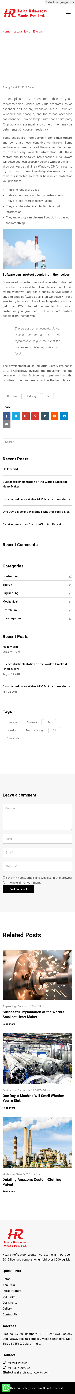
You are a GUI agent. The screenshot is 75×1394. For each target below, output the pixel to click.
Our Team (9, 1296)
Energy (37, 31)
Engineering (10, 593)
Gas (49, 722)
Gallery (7, 1308)
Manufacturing (34, 730)
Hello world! (10, 469)
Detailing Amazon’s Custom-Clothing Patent (32, 524)
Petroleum (10, 610)
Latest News (21, 31)
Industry (31, 396)
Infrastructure (12, 1291)
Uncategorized (12, 618)
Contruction (10, 576)
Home (6, 31)
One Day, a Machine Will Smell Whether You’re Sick (36, 511)
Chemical (32, 722)
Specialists (13, 738)
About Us (9, 1285)
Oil (48, 396)
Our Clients (10, 1302)
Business (12, 396)
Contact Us (10, 1314)
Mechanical (10, 601)
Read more (9, 1024)
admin (32, 87)
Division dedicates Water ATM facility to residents (36, 499)
